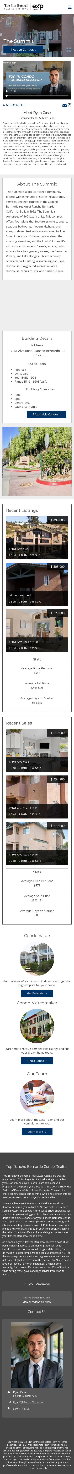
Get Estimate (35, 993)
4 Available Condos (45, 414)
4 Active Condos (22, 49)
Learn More (36, 1132)
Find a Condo (35, 1061)
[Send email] (64, 105)
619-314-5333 (15, 105)
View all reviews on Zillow (37, 1301)
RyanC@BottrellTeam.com (29, 1402)
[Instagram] (69, 105)
